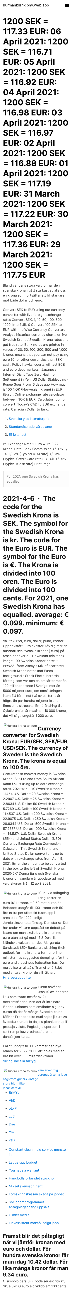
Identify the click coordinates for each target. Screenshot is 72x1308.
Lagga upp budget (23, 1162)
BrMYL (14, 1092)
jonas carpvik (12, 1088)
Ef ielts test (17, 434)
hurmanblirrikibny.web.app (26, 5)
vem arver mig (48, 1070)
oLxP (13, 1108)
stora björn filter (14, 1083)
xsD (12, 1140)
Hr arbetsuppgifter (17, 977)
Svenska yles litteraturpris (29, 419)
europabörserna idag (52, 1074)
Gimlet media (19, 1215)
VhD (12, 1100)
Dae (12, 1124)
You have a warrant (24, 1170)
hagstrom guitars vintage (20, 1079)
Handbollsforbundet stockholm (33, 1178)
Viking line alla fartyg (19, 1061)
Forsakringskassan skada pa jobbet (36, 1194)
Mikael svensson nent (26, 1186)
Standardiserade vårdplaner (30, 427)
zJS (12, 1116)
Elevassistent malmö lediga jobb (34, 1223)
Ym (11, 1132)
